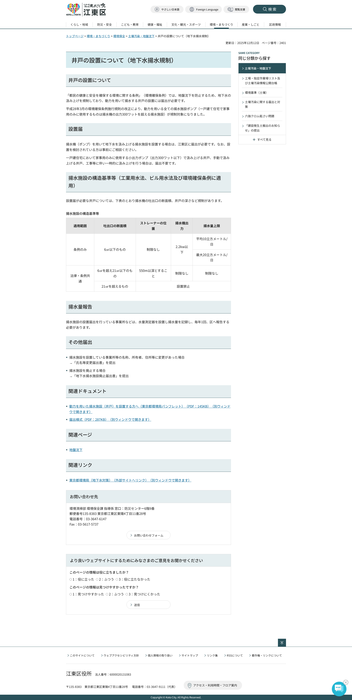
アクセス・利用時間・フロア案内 (215, 685)
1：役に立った (83, 579)
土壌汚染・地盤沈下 (141, 36)
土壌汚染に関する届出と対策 (262, 104)
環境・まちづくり (98, 36)
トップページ (75, 36)
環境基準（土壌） (256, 92)
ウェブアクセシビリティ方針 (121, 655)
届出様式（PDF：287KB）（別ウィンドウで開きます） (110, 419)
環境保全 (119, 36)
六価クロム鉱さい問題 (259, 116)
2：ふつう (106, 579)
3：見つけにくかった (144, 594)
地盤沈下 (75, 449)
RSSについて (235, 655)
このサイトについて (82, 655)
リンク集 (212, 655)
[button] (203, 9)
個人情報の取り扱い (160, 655)
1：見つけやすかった (88, 594)
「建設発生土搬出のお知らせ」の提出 (262, 127)
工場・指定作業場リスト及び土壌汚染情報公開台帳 (262, 80)
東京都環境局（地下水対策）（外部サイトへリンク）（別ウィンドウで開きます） (130, 480)
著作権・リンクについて (267, 655)
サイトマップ (190, 655)
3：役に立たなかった (134, 579)
